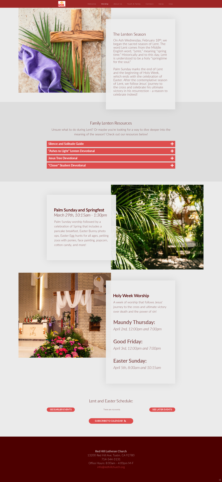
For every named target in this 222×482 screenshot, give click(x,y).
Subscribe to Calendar (109, 421)
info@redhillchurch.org (111, 467)
